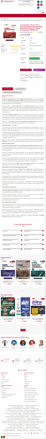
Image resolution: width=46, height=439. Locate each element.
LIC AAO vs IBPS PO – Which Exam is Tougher (13, 413)
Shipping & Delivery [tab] (20, 88)
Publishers (3, 376)
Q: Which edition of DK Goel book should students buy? (33, 244)
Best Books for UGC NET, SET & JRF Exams (15, 427)
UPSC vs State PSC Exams (36, 416)
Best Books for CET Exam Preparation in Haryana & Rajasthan (23, 411)
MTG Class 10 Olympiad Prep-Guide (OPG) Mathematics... (38, 319)
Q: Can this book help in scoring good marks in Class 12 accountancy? (12, 249)
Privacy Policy (4, 390)
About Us (26, 376)
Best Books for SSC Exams (31, 425)
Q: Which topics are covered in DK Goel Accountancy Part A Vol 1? (10, 240)
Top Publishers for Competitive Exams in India (16, 419)
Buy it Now (25, 69)
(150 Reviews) (40, 32)
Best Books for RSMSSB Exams (9, 430)
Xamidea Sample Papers (30, 407)
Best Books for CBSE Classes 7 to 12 (17, 425)
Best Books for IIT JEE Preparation (31, 424)
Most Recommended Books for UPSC (9, 421)
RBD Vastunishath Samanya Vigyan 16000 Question (8, 319)
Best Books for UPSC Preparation (37, 422)
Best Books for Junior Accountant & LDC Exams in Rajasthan (17, 416)
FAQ (25, 377)
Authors (3, 377)
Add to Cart (40, 69)
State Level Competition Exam (30, 390)
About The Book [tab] (7, 88)
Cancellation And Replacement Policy (8, 394)
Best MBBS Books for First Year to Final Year (14, 410)
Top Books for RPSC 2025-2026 (33, 418)
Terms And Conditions (5, 388)
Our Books (5, 18)
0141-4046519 (26, 1)
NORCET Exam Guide (35, 408)
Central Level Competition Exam (30, 392)
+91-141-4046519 (35, 77)
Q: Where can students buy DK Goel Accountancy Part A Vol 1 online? (33, 249)
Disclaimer (3, 392)
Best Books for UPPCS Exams (35, 429)
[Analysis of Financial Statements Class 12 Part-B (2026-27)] (38, 269)
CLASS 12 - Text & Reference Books (36, 61)
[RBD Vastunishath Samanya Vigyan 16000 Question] (8, 306)
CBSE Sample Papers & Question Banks (15, 405)
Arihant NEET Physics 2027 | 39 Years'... (23, 319)
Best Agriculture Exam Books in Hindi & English (32, 413)
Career (25, 379)
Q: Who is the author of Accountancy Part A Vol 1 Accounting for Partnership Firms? (12, 235)
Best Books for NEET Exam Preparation (15, 424)
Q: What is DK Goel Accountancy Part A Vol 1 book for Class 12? (12, 231)
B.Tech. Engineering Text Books (30, 388)
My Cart (40, 12)
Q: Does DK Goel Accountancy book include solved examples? (33, 235)
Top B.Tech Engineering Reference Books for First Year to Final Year (31, 421)
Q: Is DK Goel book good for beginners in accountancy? (32, 240)
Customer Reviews (5, 381)
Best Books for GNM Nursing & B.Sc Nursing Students (18, 408)
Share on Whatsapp (35, 58)
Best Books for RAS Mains (10, 429)
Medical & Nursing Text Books (30, 401)
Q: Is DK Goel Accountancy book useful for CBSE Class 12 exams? (33, 231)
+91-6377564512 (28, 77)
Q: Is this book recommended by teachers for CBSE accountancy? (11, 244)
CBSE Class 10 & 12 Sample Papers (32, 405)
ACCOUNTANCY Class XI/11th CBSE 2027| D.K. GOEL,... (8, 282)
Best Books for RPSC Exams (22, 429)
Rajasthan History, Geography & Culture (33, 410)
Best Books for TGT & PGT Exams (36, 430)
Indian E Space (18, 435)
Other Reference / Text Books (30, 395)
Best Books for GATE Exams (22, 430)
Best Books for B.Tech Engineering (32, 427)
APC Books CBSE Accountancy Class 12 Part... (23, 282)
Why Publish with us (28, 381)
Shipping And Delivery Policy (6, 395)
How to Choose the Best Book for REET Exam (16, 418)
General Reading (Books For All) (30, 399)
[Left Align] (2, 50)
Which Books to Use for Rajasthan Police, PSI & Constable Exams (23, 414)
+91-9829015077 (24, 80)
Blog (2, 383)
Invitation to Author (5, 379)
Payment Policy (4, 397)
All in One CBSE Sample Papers (17, 407)
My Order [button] (41, 10)
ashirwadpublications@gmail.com (26, 0)
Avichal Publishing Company (35, 45)
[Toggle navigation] (23, 15)
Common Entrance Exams (29, 397)
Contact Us (26, 383)
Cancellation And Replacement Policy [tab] (12, 92)
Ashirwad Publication (14, 433)
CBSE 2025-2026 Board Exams (33, 419)
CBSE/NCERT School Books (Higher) (36, 63)
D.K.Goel (31, 38)
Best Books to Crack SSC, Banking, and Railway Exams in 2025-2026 (15, 422)
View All (23, 330)
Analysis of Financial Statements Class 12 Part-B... (38, 282)
